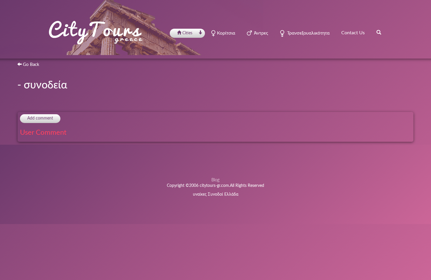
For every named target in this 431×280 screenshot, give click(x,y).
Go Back (30, 64)
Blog (215, 180)
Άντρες (260, 33)
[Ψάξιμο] (379, 32)
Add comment (40, 118)
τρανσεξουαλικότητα (307, 33)
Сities (187, 33)
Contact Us (353, 32)
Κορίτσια (225, 33)
